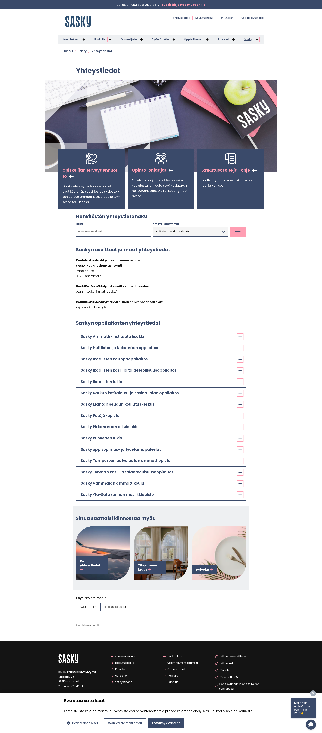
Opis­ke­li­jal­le (129, 39)
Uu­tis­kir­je (121, 676)
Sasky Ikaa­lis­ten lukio (101, 381)
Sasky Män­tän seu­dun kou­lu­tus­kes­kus (117, 404)
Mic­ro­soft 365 (229, 677)
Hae (238, 231)
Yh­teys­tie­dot (181, 18)
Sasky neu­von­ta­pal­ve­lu (182, 663)
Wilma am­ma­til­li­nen (233, 656)
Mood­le (224, 670)
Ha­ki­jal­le (99, 39)
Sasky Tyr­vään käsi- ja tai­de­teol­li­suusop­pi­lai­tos (127, 472)
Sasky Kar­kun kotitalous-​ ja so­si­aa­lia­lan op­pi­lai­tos (130, 393)
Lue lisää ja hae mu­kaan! (182, 5)
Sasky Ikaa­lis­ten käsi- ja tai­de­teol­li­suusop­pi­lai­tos (129, 370)
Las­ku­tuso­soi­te (124, 663)
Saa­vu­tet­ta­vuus (125, 656)
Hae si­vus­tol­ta (254, 18)
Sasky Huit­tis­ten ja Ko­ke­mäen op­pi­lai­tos (119, 347)
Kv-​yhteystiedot (90, 563)
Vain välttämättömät (125, 723)
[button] (83, 607)
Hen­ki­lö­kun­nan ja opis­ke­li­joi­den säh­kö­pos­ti (239, 686)
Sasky (248, 39)
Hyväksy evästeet (166, 723)
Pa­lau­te (120, 669)
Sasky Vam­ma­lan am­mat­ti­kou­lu (112, 483)
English (228, 18)
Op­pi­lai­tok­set (193, 39)
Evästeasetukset (85, 723)
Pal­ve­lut (223, 39)
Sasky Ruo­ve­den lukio (101, 438)
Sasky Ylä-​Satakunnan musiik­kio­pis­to (117, 494)
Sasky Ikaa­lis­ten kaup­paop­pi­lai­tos (114, 359)
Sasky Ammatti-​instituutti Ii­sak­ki (112, 336)
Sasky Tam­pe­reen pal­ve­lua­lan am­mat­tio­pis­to (125, 460)
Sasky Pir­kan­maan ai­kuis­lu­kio (110, 426)
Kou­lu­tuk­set (70, 39)
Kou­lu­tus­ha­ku (204, 18)
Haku (79, 224)
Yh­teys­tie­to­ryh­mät (166, 224)
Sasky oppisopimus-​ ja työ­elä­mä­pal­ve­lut (121, 449)
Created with (86, 625)
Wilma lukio (227, 663)
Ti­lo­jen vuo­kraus (147, 567)
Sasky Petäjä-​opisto (100, 415)
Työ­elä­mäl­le (160, 39)
